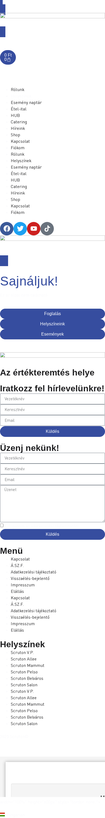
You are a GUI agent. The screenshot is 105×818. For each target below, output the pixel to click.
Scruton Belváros (27, 678)
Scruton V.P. (22, 652)
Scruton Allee (24, 659)
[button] (52, 815)
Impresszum (23, 584)
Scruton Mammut (27, 665)
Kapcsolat (20, 559)
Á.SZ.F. (17, 565)
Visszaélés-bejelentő (30, 578)
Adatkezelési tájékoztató (33, 572)
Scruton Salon (24, 684)
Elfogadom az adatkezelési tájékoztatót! (42, 526)
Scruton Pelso (24, 671)
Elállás (17, 591)
